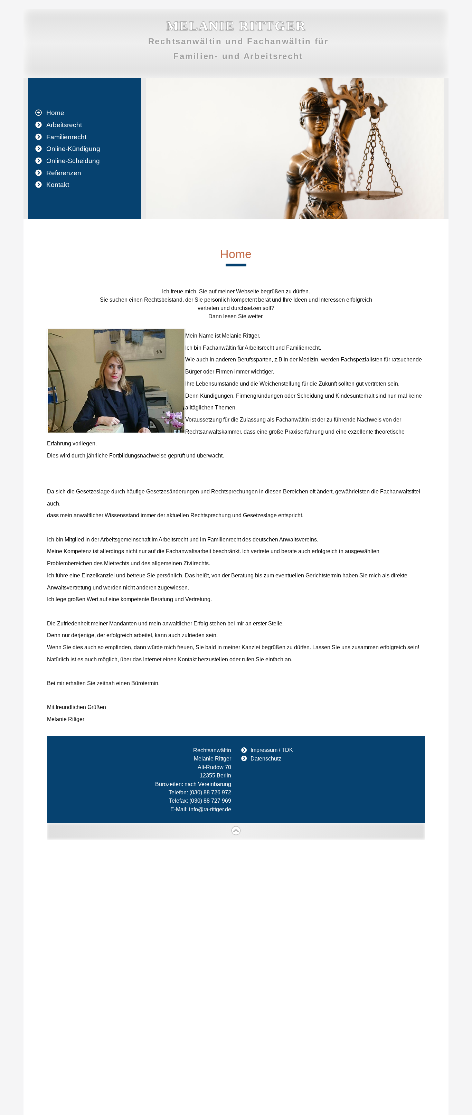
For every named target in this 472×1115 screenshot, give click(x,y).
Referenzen (63, 173)
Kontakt (57, 184)
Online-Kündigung (73, 148)
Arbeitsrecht (64, 125)
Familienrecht (66, 137)
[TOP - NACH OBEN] (236, 830)
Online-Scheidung (73, 160)
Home (55, 112)
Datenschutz (266, 758)
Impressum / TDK (272, 750)
